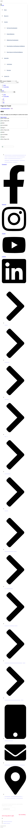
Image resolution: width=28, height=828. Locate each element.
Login (4, 85)
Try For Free (6, 87)
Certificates (9, 64)
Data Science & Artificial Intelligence (15, 52)
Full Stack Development (12, 28)
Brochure (9, 70)
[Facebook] (3, 99)
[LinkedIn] (3, 103)
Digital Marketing (10, 34)
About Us (6, 16)
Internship (6, 58)
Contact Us (6, 76)
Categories (4, 81)
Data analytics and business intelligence (16, 46)
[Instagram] (3, 101)
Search (2, 82)
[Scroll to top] (2, 1)
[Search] (18, 82)
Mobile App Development (12, 40)
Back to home (4, 117)
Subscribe (4, 812)
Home (5, 10)
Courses (6, 22)
